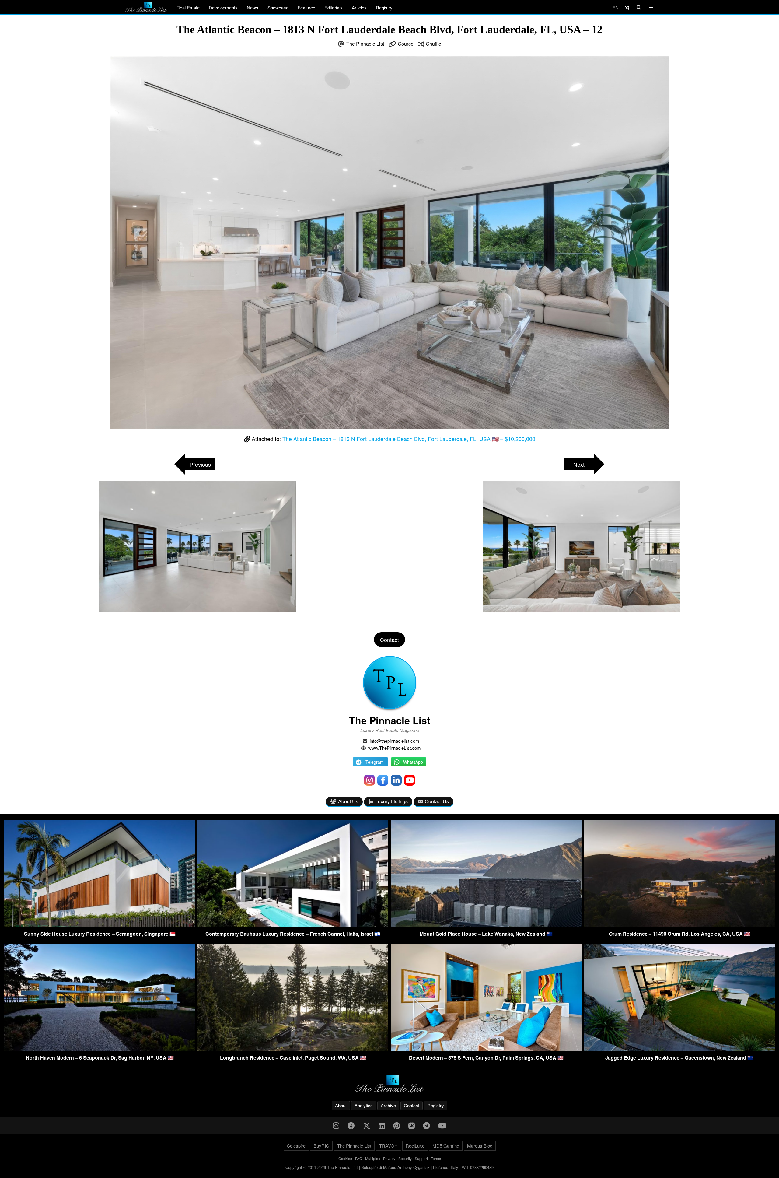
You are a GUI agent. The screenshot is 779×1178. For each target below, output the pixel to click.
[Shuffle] (627, 7)
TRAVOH (388, 1145)
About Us (348, 801)
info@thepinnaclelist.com (394, 741)
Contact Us (437, 801)
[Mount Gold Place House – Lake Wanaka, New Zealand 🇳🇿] (486, 925)
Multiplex (372, 1158)
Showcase (277, 7)
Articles (359, 7)
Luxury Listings (391, 801)
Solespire (296, 1145)
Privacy (389, 1158)
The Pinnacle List (365, 43)
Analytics (364, 1105)
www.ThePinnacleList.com (394, 748)
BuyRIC (321, 1145)
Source (406, 43)
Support (421, 1158)
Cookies (345, 1158)
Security (405, 1158)
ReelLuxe (415, 1145)
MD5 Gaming (445, 1145)
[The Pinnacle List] (389, 1084)
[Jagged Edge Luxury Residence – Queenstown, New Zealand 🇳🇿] (679, 1049)
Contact (411, 1105)
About (341, 1105)
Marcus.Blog (479, 1145)
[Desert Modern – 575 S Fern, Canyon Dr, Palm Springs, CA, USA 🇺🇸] (486, 1049)
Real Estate (188, 7)
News (252, 7)
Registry (384, 7)
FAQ (358, 1158)
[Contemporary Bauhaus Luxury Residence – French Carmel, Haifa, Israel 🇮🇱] (292, 925)
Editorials (333, 7)
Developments (223, 7)
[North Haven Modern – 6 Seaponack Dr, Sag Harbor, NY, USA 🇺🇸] (99, 1049)
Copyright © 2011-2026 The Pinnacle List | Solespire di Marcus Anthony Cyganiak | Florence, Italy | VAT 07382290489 (389, 1167)
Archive (388, 1105)
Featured (306, 7)
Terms (436, 1158)
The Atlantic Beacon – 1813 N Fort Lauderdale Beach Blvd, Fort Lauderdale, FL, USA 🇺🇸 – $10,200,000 (408, 439)
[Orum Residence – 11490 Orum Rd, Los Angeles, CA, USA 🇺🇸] (679, 925)
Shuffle (433, 43)
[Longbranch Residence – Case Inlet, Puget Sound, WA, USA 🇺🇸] (292, 1049)
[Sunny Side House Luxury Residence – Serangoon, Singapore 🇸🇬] (99, 925)
